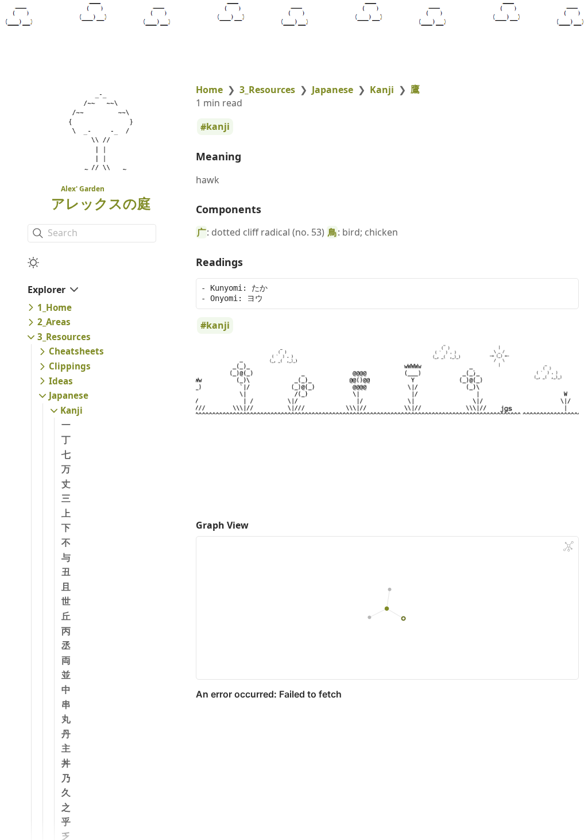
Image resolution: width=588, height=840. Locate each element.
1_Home (54, 307)
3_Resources (64, 336)
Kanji (71, 410)
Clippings (70, 366)
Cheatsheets (76, 351)
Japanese (68, 395)
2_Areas (54, 321)
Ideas (61, 381)
